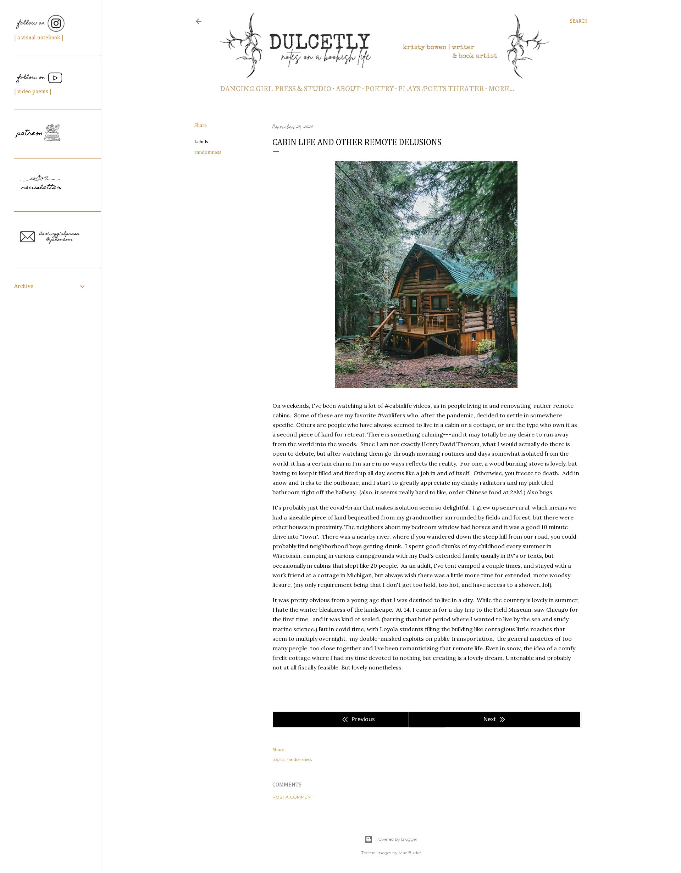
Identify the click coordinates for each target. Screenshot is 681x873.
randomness (207, 152)
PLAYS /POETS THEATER (441, 89)
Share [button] (200, 125)
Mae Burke (410, 852)
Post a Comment (292, 797)
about (348, 89)
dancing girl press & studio (275, 89)
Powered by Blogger (396, 839)
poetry (379, 89)
